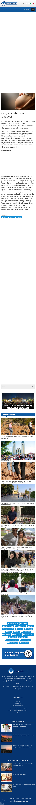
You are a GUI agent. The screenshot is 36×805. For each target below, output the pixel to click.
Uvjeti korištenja (18, 706)
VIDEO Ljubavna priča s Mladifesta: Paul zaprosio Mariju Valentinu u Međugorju (16, 548)
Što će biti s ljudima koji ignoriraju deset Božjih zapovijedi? (23, 764)
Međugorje (29, 629)
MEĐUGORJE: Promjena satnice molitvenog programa (18, 461)
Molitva (11, 217)
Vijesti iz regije (26, 640)
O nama (18, 701)
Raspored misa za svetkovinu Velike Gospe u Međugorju (15, 593)
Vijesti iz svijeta (13, 643)
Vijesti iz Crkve (23, 637)
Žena (5, 217)
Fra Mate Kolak (21, 626)
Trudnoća (18, 217)
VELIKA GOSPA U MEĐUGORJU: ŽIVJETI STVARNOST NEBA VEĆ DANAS (17, 504)
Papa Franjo (26, 632)
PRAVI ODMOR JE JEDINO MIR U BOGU (23, 735)
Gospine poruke (9, 629)
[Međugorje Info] (9, 3)
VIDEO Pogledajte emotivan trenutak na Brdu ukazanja (17, 437)
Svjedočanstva (29, 634)
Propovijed (7, 634)
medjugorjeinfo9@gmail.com (21, 801)
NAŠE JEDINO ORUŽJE (19, 774)
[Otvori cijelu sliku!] (18, 101)
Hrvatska (20, 629)
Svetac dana (17, 634)
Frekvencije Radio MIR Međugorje (18, 710)
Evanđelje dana (8, 626)
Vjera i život (25, 643)
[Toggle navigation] (33, 9)
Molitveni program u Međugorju (18, 708)
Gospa (31, 626)
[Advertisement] (18, 32)
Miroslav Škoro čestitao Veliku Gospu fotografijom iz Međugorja (17, 526)
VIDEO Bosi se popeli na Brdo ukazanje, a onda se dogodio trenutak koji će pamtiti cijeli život (16, 482)
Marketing (18, 703)
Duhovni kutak (14, 623)
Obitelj (17, 632)
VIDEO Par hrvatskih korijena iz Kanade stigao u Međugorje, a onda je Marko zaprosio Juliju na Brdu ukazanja (17, 616)
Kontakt (18, 712)
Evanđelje (24, 623)
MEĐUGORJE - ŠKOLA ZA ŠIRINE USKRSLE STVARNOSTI (22, 725)
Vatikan (12, 637)
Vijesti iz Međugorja (12, 640)
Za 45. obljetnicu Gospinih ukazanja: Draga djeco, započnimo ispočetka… (22, 746)
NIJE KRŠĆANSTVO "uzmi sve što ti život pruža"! (24, 785)
